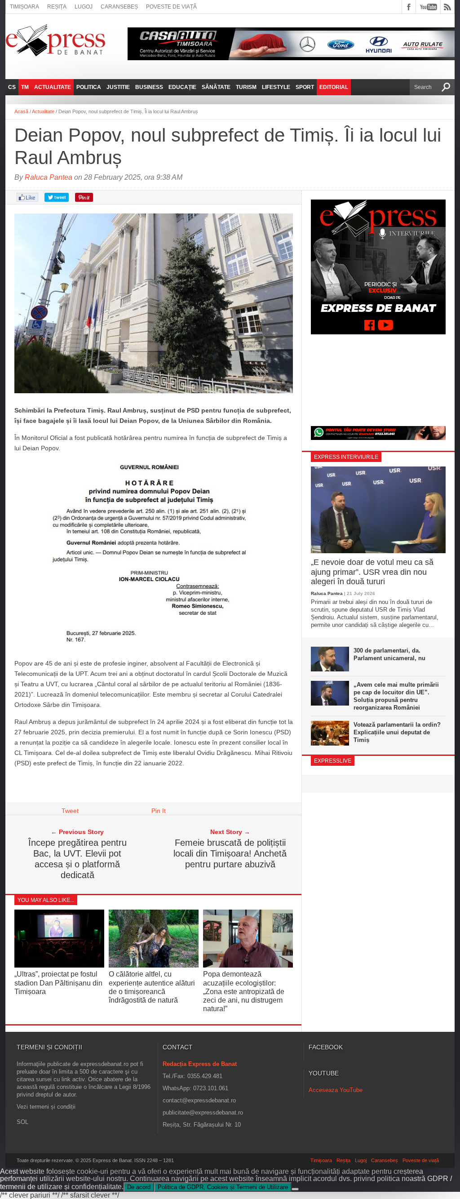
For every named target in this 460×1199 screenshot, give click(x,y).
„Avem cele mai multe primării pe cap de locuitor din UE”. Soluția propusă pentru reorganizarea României (396, 696)
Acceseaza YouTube (336, 1090)
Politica (88, 87)
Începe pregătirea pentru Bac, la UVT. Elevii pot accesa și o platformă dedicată (77, 859)
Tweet (70, 810)
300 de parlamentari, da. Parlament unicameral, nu (389, 654)
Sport (305, 87)
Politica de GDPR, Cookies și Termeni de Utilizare (223, 1187)
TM (25, 87)
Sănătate (216, 87)
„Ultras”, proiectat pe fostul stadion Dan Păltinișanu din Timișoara (58, 982)
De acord (138, 1187)
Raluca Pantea (48, 177)
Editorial (333, 87)
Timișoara (24, 7)
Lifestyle (276, 87)
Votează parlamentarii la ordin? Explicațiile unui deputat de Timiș (397, 732)
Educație (182, 87)
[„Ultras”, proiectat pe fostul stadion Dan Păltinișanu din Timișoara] (59, 965)
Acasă (21, 111)
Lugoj (84, 7)
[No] (295, 1189)
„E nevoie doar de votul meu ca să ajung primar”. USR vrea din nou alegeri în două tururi (372, 572)
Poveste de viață (171, 7)
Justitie (118, 87)
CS (12, 87)
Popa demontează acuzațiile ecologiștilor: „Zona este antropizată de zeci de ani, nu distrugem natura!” (243, 991)
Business (149, 87)
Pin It (158, 810)
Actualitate (52, 87)
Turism (246, 87)
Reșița (56, 7)
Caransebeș (119, 7)
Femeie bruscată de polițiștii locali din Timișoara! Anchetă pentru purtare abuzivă (230, 853)
